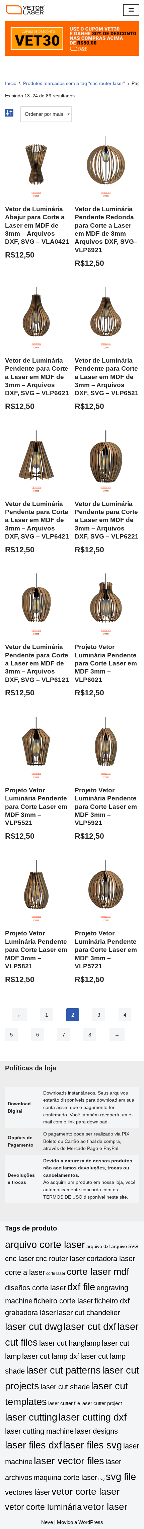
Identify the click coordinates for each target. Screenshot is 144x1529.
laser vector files (69, 1460)
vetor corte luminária (43, 1507)
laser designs (96, 1431)
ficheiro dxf (112, 1301)
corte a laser (25, 1272)
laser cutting (31, 1417)
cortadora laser (111, 1258)
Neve (47, 1522)
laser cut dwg (33, 1326)
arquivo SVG (124, 1246)
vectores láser (27, 1492)
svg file (121, 1476)
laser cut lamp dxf (50, 1356)
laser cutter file (64, 1403)
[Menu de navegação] (131, 10)
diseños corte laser (35, 1288)
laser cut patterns (63, 1370)
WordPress (90, 1522)
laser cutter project (101, 1403)
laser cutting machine (39, 1431)
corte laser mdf (98, 1271)
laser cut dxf (90, 1326)
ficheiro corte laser (63, 1301)
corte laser (55, 1273)
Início (10, 83)
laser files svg (92, 1444)
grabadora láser (30, 1312)
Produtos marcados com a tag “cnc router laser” (74, 83)
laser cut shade (65, 1387)
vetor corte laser (86, 1491)
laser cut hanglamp (69, 1343)
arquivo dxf (98, 1246)
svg (101, 1479)
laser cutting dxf (93, 1417)
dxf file (81, 1286)
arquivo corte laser (45, 1244)
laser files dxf (33, 1444)
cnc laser (19, 1258)
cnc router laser (60, 1258)
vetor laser (105, 1506)
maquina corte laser (65, 1477)
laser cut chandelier (88, 1312)
